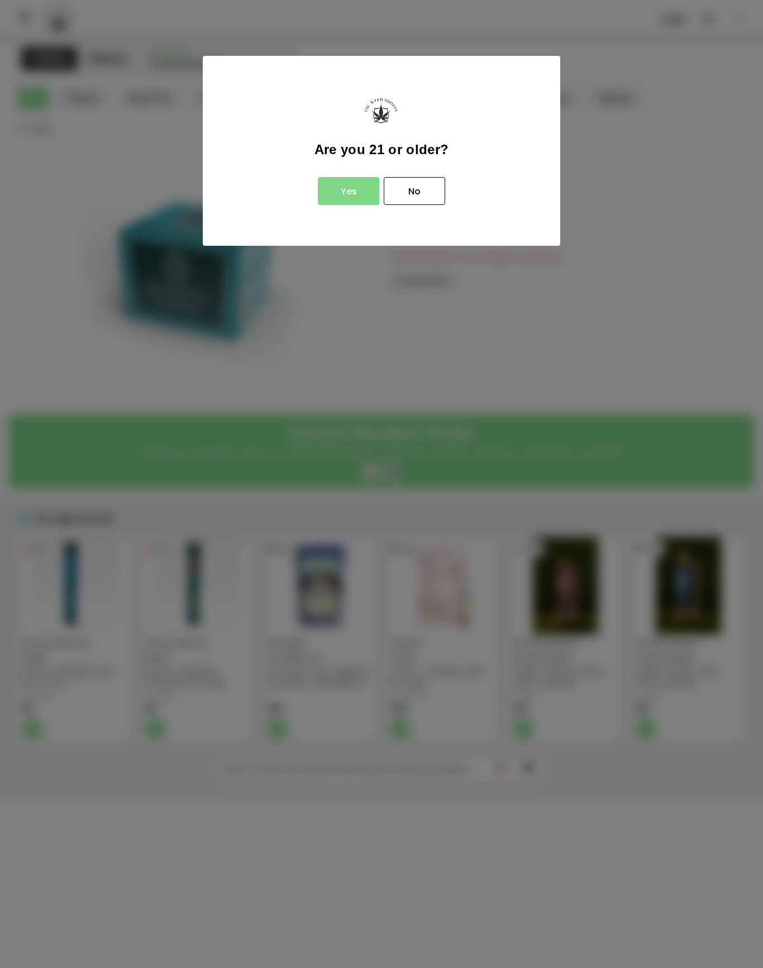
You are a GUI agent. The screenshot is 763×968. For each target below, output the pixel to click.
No (414, 191)
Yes (349, 191)
